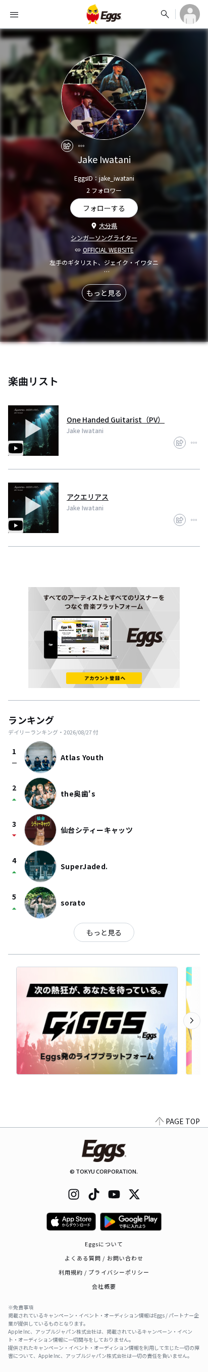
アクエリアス (88, 497)
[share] (67, 146)
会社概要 (104, 1286)
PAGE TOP (183, 1121)
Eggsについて (104, 1244)
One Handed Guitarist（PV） (116, 419)
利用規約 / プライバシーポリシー (104, 1272)
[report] (81, 146)
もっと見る (104, 293)
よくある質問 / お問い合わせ (104, 1258)
